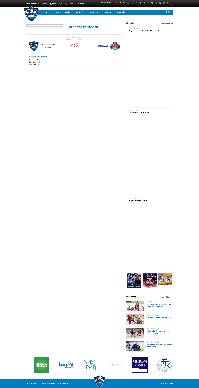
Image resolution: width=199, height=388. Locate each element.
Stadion (55, 12)
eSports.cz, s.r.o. (63, 383)
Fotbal (46, 3)
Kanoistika (80, 3)
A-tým (67, 12)
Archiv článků (167, 297)
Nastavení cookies (167, 383)
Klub (44, 12)
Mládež (79, 12)
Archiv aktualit (167, 24)
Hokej (54, 3)
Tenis (62, 3)
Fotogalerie (94, 12)
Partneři (121, 12)
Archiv (108, 12)
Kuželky (70, 3)
